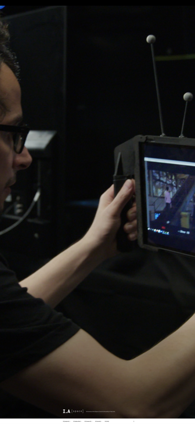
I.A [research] (87, 421)
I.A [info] (107, 421)
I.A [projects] (66, 421)
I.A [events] (98, 421)
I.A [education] (77, 421)
